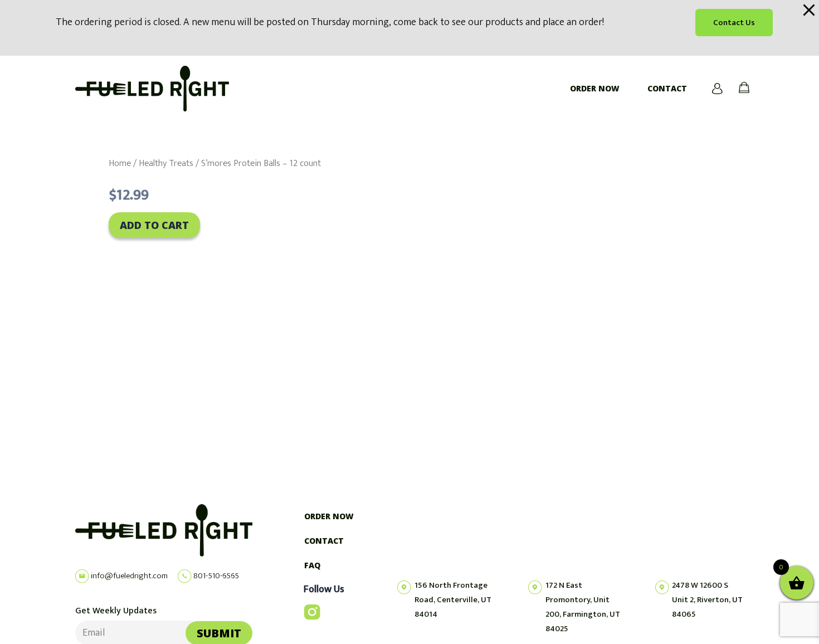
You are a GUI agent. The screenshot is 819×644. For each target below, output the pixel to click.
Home (120, 163)
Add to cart (154, 225)
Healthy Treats (166, 163)
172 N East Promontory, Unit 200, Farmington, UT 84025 (582, 607)
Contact (667, 88)
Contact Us (734, 23)
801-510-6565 (215, 576)
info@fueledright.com (128, 576)
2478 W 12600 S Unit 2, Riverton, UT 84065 (707, 599)
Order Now (595, 88)
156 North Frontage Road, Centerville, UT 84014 (453, 599)
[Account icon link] (717, 88)
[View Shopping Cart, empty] (739, 88)
